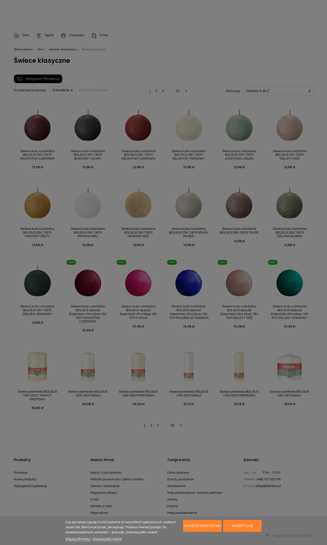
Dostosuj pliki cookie (107, 539)
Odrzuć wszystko (202, 526)
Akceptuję (242, 526)
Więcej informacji (78, 539)
